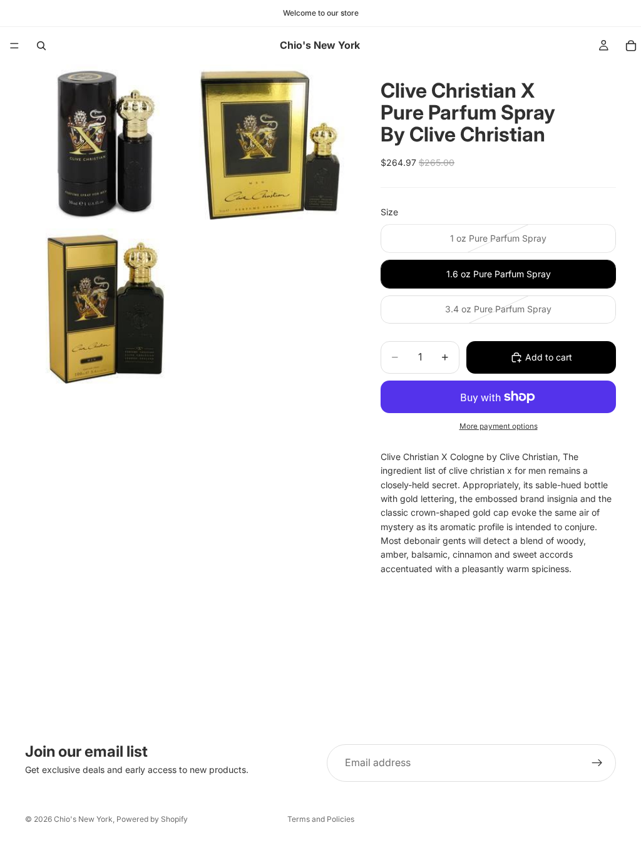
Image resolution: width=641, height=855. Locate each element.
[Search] (41, 45)
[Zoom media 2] (270, 145)
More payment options (498, 426)
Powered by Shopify (152, 819)
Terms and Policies (320, 819)
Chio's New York (83, 819)
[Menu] (14, 45)
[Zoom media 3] (106, 309)
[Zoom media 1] (106, 145)
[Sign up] (597, 763)
